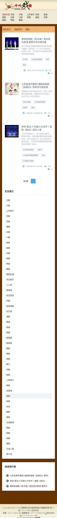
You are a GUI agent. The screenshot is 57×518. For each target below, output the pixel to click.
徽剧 (8, 411)
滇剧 (8, 316)
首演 (24, 65)
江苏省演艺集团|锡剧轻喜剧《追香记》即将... (28, 475)
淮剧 (8, 417)
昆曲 (45, 14)
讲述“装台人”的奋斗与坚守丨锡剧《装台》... (27, 480)
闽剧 (8, 385)
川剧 (21, 17)
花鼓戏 (9, 390)
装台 (43, 155)
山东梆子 (31, 14)
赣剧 (8, 348)
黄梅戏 (9, 290)
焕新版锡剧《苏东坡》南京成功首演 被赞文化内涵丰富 (35, 40)
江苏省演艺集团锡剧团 (30, 155)
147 (49, 166)
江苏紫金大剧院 (28, 161)
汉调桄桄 (10, 422)
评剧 (45, 17)
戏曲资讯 (18, 29)
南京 (47, 59)
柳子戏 (9, 454)
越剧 (4, 20)
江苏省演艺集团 (36, 59)
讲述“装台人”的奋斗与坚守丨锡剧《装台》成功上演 (36, 128)
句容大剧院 (26, 102)
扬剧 (8, 332)
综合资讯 (10, 295)
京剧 (37, 14)
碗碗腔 (9, 337)
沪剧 (21, 14)
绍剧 (8, 438)
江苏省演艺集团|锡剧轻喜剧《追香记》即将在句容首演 (35, 86)
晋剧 (29, 17)
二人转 (9, 284)
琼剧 (8, 359)
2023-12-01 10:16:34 (35, 70)
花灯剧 (9, 311)
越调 (8, 327)
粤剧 (12, 20)
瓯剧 (8, 374)
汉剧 (12, 14)
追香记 (25, 107)
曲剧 (37, 17)
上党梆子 (10, 380)
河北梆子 (10, 279)
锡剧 (27, 29)
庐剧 (8, 300)
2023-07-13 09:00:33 (34, 113)
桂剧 (8, 401)
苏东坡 (25, 59)
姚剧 (8, 433)
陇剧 (8, 353)
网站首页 (7, 29)
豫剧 (21, 20)
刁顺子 (39, 150)
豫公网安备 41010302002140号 (37, 514)
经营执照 (35, 510)
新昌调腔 (10, 306)
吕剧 (12, 17)
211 (49, 113)
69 (50, 70)
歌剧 (8, 427)
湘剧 (8, 443)
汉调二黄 (10, 448)
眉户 (8, 364)
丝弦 (8, 406)
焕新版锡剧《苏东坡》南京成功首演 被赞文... (28, 486)
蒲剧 (4, 17)
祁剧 (8, 369)
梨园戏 (9, 343)
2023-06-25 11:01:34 (34, 166)
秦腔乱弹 (10, 274)
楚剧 (8, 322)
